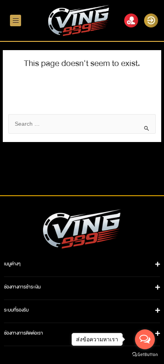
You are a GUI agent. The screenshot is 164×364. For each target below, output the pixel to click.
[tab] (82, 265)
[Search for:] (82, 125)
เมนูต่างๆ (12, 265)
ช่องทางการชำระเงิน (22, 288)
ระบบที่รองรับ (16, 311)
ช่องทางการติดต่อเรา (23, 334)
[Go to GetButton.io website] (145, 355)
